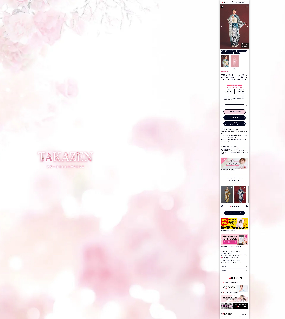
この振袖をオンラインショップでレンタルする (234, 123)
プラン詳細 (234, 103)
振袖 (223, 50)
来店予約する (234, 117)
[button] (248, 27)
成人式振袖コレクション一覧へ (234, 212)
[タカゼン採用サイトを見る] (234, 306)
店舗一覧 (224, 266)
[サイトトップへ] (226, 313)
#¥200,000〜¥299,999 (227, 52)
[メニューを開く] (247, 2)
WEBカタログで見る (235, 111)
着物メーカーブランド (231, 50)
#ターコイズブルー (242, 50)
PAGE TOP (242, 314)
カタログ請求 (241, 2)
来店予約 (235, 2)
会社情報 (224, 270)
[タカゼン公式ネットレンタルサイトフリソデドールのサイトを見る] (234, 298)
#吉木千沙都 (237, 52)
